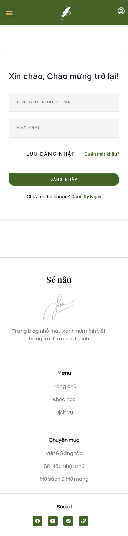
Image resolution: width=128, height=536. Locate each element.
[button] (9, 12)
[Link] (83, 521)
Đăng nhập (64, 179)
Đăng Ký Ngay (86, 196)
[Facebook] (37, 521)
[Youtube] (53, 521)
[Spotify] (68, 521)
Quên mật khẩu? (101, 154)
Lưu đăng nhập (50, 154)
